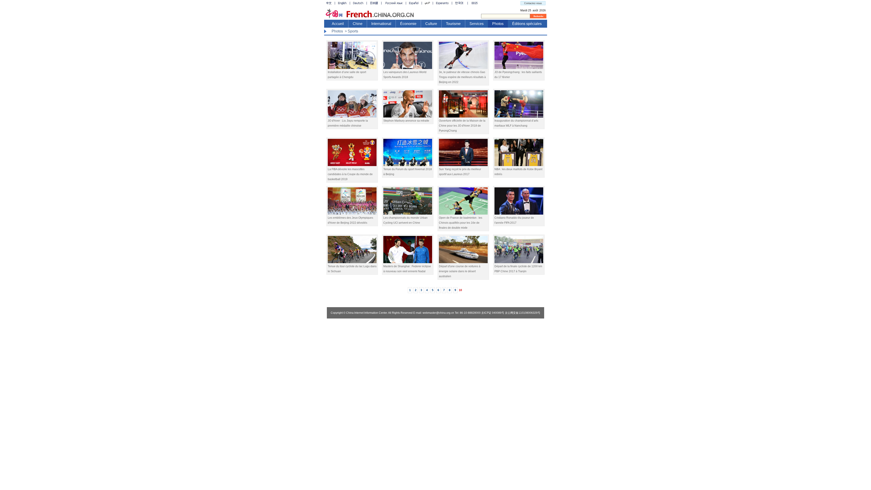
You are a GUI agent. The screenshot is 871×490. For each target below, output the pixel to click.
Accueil (338, 24)
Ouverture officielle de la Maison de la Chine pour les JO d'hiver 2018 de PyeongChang (462, 125)
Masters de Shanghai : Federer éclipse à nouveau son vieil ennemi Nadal (407, 269)
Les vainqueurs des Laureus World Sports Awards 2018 (404, 75)
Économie (408, 24)
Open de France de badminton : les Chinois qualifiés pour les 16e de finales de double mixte (460, 222)
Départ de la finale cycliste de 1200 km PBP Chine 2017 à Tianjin (518, 269)
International (381, 24)
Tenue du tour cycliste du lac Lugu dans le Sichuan (352, 269)
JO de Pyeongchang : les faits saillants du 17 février (518, 75)
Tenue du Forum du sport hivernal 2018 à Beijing (407, 172)
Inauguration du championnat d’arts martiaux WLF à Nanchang (516, 123)
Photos (498, 24)
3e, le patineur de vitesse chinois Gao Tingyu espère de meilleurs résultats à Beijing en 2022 (462, 77)
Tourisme (453, 24)
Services (477, 24)
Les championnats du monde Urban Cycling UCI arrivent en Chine (405, 220)
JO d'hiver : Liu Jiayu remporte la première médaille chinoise (348, 123)
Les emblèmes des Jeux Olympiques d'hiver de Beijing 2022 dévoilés (350, 220)
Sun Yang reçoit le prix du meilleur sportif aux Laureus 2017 (460, 172)
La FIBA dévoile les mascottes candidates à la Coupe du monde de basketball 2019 (350, 174)
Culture (431, 24)
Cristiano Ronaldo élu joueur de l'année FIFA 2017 (514, 220)
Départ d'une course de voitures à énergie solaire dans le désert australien (459, 271)
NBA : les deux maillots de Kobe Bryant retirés (518, 172)
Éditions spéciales (527, 24)
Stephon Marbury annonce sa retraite (406, 120)
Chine (357, 24)
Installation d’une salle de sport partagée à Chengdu (347, 75)
